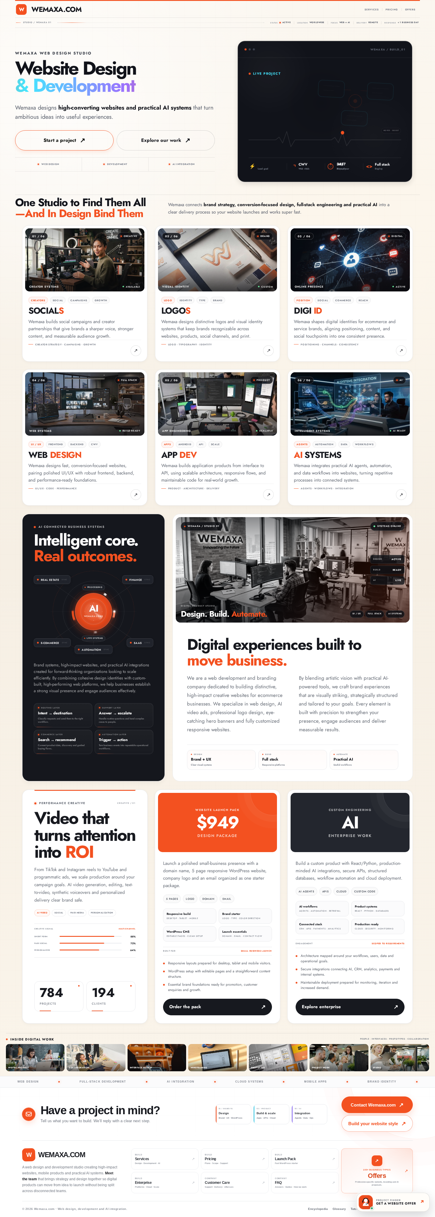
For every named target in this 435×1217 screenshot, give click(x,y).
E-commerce (50, 643)
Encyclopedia (318, 1208)
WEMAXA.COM (56, 9)
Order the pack (185, 1006)
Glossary (339, 1208)
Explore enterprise (321, 1006)
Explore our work (161, 140)
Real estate (50, 580)
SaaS (138, 643)
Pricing (392, 9)
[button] (325, 139)
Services (371, 9)
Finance (135, 580)
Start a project (60, 140)
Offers (410, 9)
